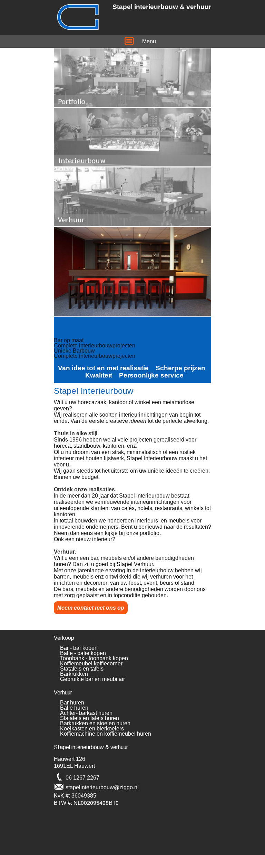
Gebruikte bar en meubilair (92, 679)
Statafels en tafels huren (89, 718)
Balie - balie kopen (83, 653)
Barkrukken (74, 674)
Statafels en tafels (82, 669)
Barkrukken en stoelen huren (95, 723)
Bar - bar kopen (79, 648)
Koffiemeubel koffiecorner (91, 663)
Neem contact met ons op (90, 608)
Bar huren (72, 703)
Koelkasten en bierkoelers (92, 728)
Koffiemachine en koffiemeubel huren (105, 734)
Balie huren (74, 708)
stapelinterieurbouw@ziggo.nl (102, 787)
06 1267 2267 (82, 778)
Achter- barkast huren (86, 713)
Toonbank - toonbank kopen (94, 658)
